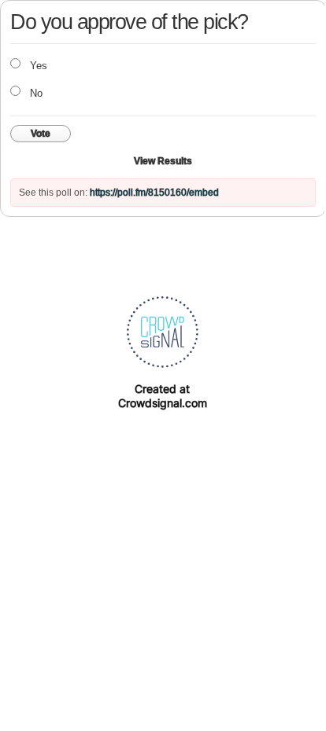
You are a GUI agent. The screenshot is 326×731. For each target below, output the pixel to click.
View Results (163, 161)
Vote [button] (40, 133)
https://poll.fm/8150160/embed (154, 192)
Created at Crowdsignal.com (162, 396)
